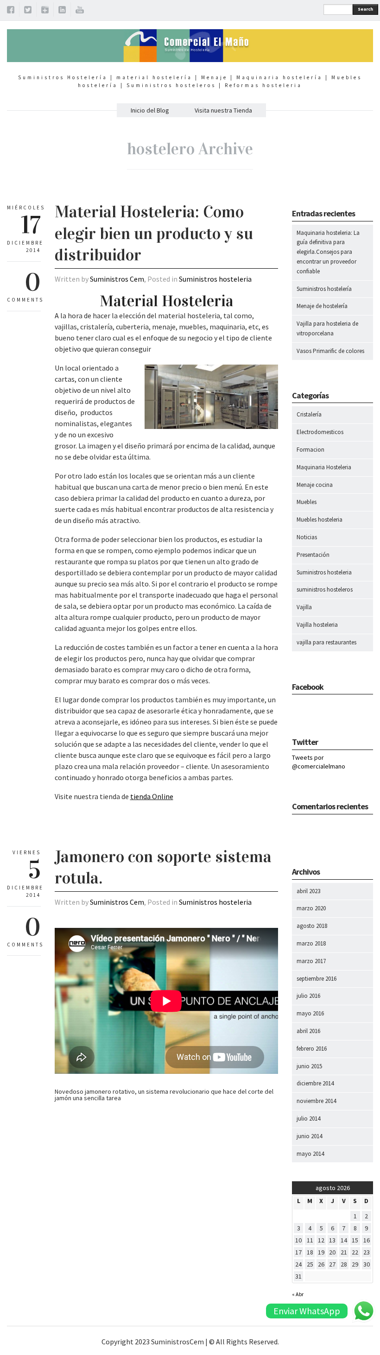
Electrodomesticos (320, 432)
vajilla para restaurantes (326, 642)
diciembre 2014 (315, 1083)
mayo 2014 (310, 1154)
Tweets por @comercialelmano (318, 762)
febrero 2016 (312, 1048)
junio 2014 (309, 1136)
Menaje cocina (315, 485)
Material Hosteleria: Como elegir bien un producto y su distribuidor (154, 233)
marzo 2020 (311, 908)
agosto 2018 (312, 926)
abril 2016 (308, 1031)
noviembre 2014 (316, 1101)
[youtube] (80, 11)
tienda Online (151, 796)
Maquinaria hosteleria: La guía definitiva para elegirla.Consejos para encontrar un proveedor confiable (328, 252)
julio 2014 (308, 1118)
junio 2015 (309, 1066)
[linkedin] (62, 11)
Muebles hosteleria (319, 519)
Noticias (307, 537)
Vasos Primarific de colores (330, 351)
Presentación (313, 555)
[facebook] (10, 11)
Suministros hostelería (324, 289)
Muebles (307, 502)
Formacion (310, 450)
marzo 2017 (311, 961)
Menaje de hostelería (322, 306)
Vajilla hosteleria (317, 625)
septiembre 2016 (316, 979)
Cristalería (309, 414)
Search (365, 9)
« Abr (298, 1294)
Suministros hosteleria (215, 279)
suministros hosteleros (325, 589)
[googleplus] (45, 11)
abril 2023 (308, 891)
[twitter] (28, 11)
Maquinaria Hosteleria (324, 467)
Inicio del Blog (150, 110)
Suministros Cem (117, 279)
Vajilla (304, 607)
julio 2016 (308, 996)
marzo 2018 (311, 943)
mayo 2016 (310, 1013)
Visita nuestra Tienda (223, 110)
